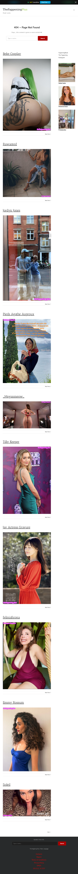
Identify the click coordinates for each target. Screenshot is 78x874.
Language (46, 848)
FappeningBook (63, 53)
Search (43, 38)
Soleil (6, 785)
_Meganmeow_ (13, 396)
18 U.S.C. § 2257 (39, 868)
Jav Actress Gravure (16, 527)
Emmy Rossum (13, 702)
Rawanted (10, 144)
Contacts (39, 854)
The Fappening (63, 55)
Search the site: (39, 839)
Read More (47, 134)
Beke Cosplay (12, 54)
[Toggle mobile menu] (74, 10)
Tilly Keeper (11, 442)
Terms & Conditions (39, 860)
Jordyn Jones (11, 210)
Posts (41, 848)
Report (39, 857)
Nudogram (61, 57)
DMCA (39, 865)
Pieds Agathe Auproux (18, 314)
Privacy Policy (39, 863)
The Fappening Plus (34, 848)
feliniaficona (11, 617)
